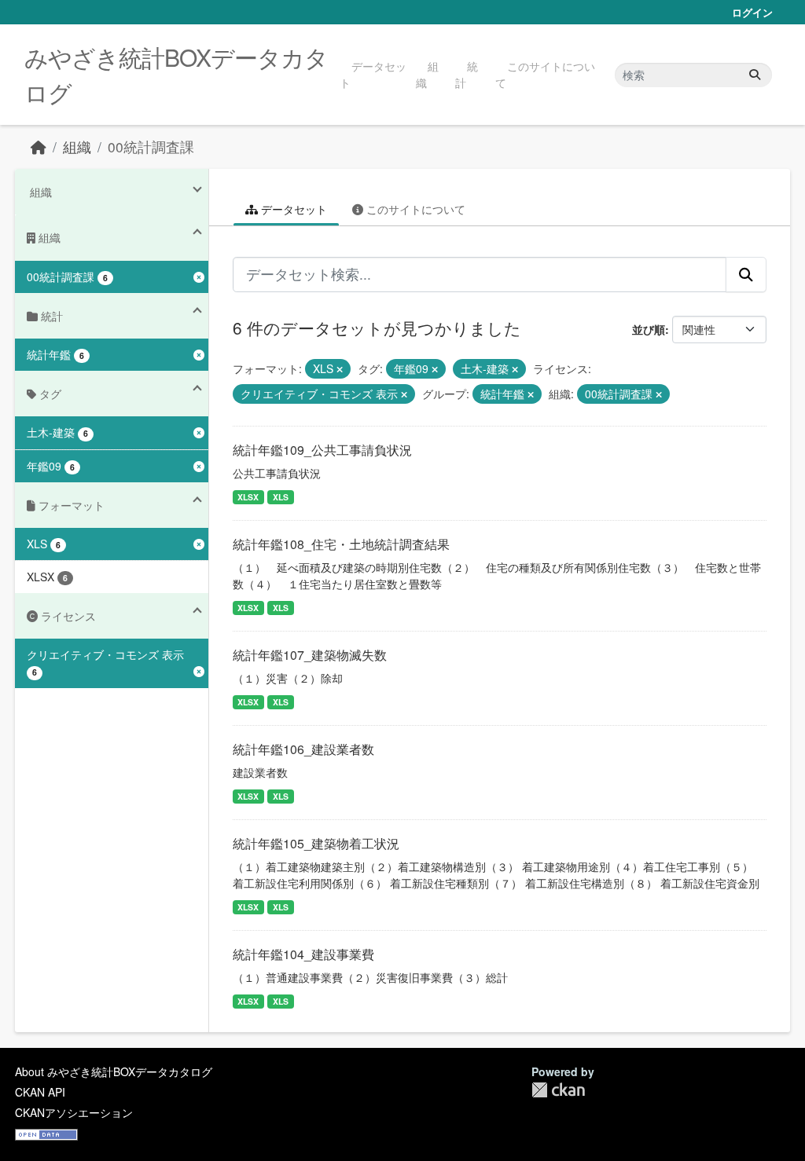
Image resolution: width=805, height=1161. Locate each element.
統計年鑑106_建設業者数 (303, 749)
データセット (373, 74)
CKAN (558, 1090)
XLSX (248, 497)
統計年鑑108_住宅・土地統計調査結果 (341, 544)
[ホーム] (38, 146)
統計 (466, 74)
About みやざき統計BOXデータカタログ (113, 1071)
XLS (281, 497)
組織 (427, 74)
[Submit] (754, 75)
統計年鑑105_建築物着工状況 (316, 843)
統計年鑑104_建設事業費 (303, 954)
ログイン (752, 12)
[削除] (339, 369)
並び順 (648, 329)
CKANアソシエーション (74, 1112)
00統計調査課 (151, 146)
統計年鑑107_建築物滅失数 (310, 655)
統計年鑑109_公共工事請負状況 (322, 450)
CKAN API (40, 1092)
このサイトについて (545, 74)
